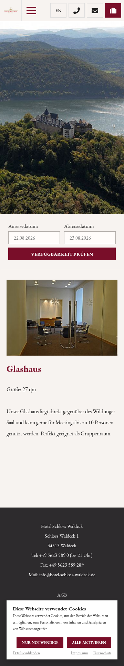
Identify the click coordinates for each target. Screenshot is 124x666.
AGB (62, 595)
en (58, 10)
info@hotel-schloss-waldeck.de (67, 574)
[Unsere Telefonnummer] (77, 10)
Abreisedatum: (79, 226)
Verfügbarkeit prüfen (62, 254)
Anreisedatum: (23, 226)
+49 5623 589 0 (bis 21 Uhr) (65, 555)
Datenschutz (102, 652)
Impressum (79, 652)
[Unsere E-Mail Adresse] (95, 10)
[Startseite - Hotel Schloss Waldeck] (11, 10)
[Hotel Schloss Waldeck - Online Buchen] (113, 10)
